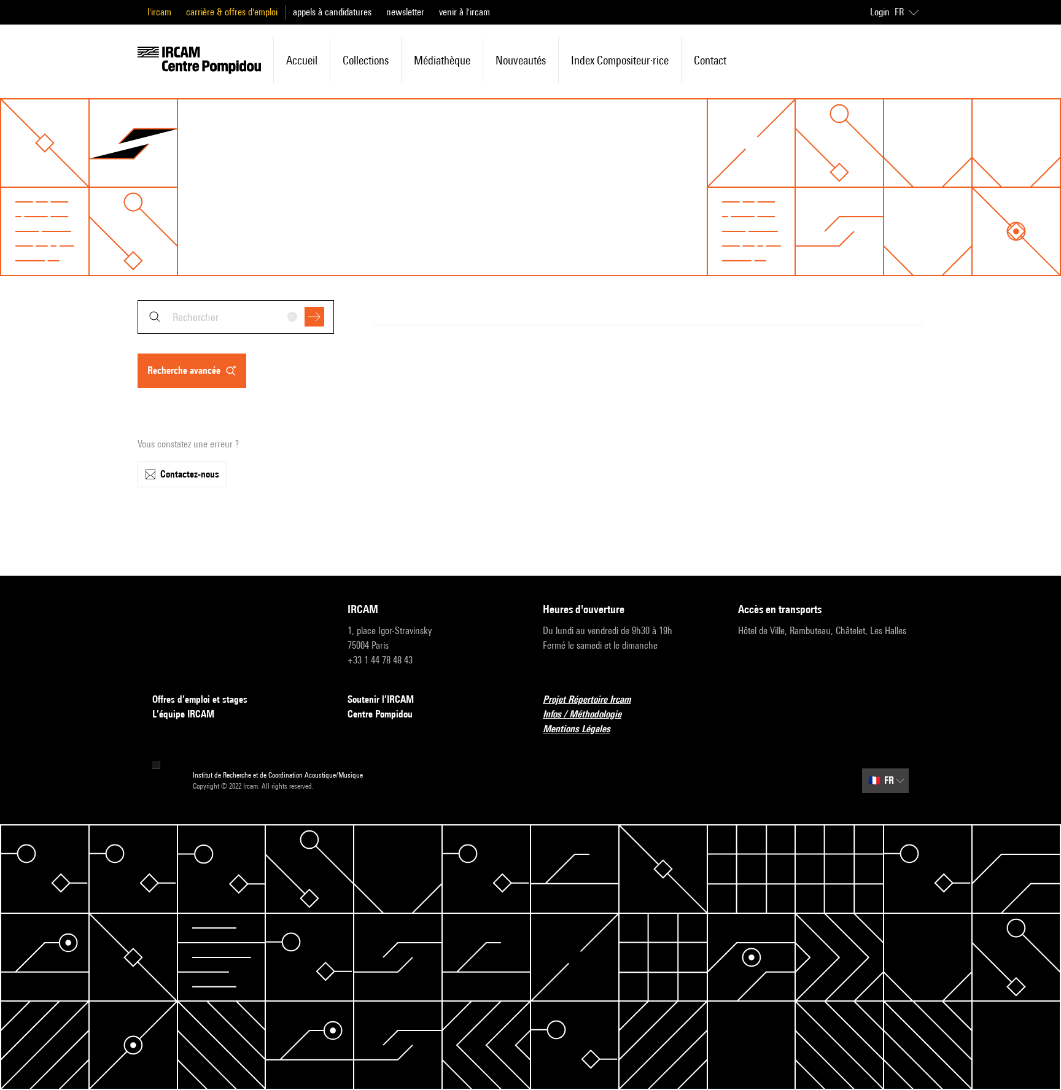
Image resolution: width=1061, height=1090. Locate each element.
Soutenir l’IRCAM (381, 699)
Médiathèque (442, 60)
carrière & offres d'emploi (232, 12)
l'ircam (159, 12)
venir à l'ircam (464, 12)
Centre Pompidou (380, 714)
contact (710, 60)
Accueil (301, 60)
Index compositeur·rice (620, 60)
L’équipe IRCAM (183, 714)
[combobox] (236, 317)
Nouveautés (521, 60)
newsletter (405, 12)
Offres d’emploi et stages (199, 699)
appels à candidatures (332, 12)
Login (880, 12)
